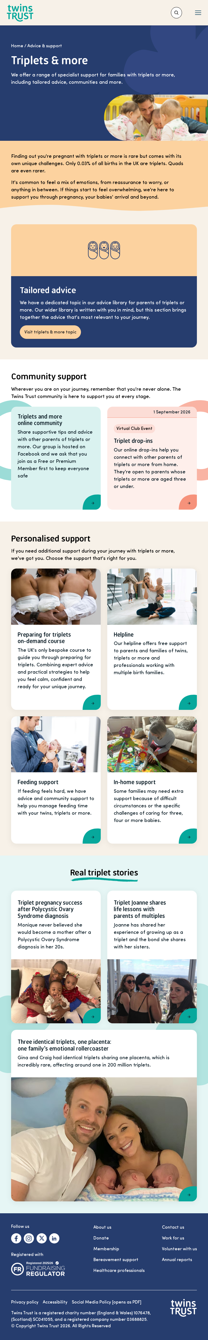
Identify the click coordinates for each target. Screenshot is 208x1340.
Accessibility (55, 1302)
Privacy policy (24, 1302)
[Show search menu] (176, 12)
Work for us (173, 1238)
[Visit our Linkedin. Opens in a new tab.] (54, 1238)
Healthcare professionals (119, 1270)
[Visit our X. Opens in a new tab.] (41, 1238)
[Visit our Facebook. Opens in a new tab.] (16, 1238)
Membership (106, 1249)
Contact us (173, 1227)
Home (17, 46)
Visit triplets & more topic (50, 332)
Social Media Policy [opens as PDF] (106, 1302)
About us (102, 1227)
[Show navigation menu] (198, 13)
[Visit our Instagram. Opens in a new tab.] (29, 1238)
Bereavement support (115, 1259)
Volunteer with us (179, 1249)
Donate (101, 1238)
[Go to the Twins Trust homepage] (20, 13)
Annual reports (177, 1259)
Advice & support (44, 46)
